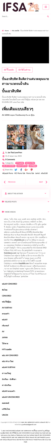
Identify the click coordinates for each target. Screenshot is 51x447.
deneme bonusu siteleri (41, 248)
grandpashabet (18, 225)
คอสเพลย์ (5, 403)
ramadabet (33, 243)
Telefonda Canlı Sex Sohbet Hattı (27, 435)
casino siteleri (25, 248)
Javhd (37, 173)
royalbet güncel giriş (32, 217)
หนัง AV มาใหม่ (30, 163)
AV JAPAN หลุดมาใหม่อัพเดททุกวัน (15, 115)
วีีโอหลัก (10, 70)
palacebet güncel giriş (36, 220)
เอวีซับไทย (6, 409)
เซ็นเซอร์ (5, 326)
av (3, 332)
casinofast (41, 228)
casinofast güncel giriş (30, 233)
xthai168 (44, 173)
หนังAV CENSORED (9, 284)
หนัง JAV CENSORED (9, 166)
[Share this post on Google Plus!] (26, 170)
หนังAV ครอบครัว (8, 391)
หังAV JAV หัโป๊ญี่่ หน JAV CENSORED (17, 433)
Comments (10, 160)
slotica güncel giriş (19, 220)
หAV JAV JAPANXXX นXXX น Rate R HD (34, 422)
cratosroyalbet (7, 264)
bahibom (5, 230)
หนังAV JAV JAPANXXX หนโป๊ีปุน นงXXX (29, 430)
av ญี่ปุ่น (31, 115)
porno (4, 217)
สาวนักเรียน (6, 385)
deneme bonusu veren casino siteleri (33, 246)
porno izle (10, 217)
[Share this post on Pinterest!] (32, 170)
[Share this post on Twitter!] (16, 170)
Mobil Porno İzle (39, 439)
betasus (16, 261)
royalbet (45, 235)
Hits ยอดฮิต (15, 30)
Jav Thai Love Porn (15, 153)
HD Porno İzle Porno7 (26, 439)
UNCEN (5, 415)
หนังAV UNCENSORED (11, 397)
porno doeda (20, 217)
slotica (40, 238)
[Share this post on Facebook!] (21, 170)
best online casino (39, 256)
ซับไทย (4, 290)
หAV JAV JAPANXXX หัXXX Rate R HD (24, 437)
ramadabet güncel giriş (29, 222)
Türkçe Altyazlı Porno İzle (11, 439)
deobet (33, 238)
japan (5, 338)
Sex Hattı (11, 435)
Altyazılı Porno (7, 173)
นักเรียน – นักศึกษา (9, 379)
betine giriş (15, 230)
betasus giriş (6, 261)
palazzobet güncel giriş (10, 222)
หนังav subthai (22, 166)
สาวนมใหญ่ (6, 373)
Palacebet (32, 228)
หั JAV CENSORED (44, 435)
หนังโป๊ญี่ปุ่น (32, 166)
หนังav (5, 320)
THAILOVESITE (6, 437)
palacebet (16, 233)
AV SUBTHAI (7, 308)
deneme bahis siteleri (10, 248)
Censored (6, 296)
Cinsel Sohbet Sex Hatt (37, 433)
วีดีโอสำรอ (25, 70)
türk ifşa (48, 433)
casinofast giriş (30, 264)
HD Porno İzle (19, 173)
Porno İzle (30, 173)
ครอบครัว (5, 314)
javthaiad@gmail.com (29, 424)
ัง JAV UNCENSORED (8, 430)
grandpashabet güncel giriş (36, 225)
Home (7, 30)
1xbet (42, 259)
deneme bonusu (32, 251)
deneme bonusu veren (31, 235)
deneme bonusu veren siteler (13, 251)
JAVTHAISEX (41, 437)
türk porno (4, 435)
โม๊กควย (5, 343)
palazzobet (6, 238)
